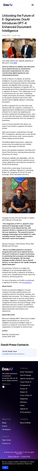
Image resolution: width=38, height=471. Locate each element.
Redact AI (23, 392)
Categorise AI (25, 385)
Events (4, 426)
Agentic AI (24, 409)
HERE (15, 63)
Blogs (4, 423)
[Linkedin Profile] (3, 387)
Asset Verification (26, 372)
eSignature (24, 399)
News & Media (25, 423)
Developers (6, 429)
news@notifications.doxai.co (13, 354)
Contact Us (6, 443)
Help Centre (6, 440)
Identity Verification (27, 379)
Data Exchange (25, 375)
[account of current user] (33, 5)
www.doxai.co (27, 282)
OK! (5, 467)
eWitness (23, 402)
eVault (22, 405)
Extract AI (23, 389)
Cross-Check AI (26, 395)
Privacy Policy (25, 456)
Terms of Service (13, 456)
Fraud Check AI (25, 382)
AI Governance (25, 412)
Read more (28, 463)
